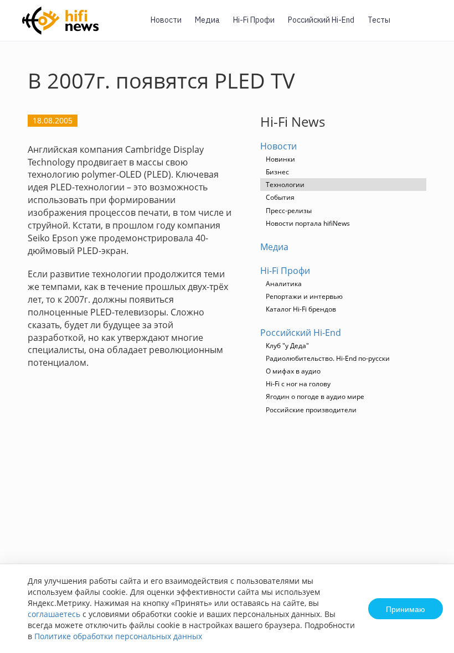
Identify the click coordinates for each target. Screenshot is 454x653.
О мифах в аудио (293, 371)
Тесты (379, 20)
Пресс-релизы (289, 210)
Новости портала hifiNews (308, 223)
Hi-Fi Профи (254, 20)
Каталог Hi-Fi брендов (301, 309)
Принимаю (405, 608)
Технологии (285, 184)
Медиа (207, 20)
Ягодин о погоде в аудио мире (315, 396)
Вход (428, 27)
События (280, 197)
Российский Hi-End (321, 20)
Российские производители (311, 409)
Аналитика (284, 283)
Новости (166, 20)
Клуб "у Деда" (287, 345)
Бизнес (277, 172)
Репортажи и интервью (304, 296)
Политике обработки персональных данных (118, 636)
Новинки (280, 159)
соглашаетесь (54, 614)
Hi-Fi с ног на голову (298, 383)
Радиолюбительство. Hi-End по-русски (328, 358)
